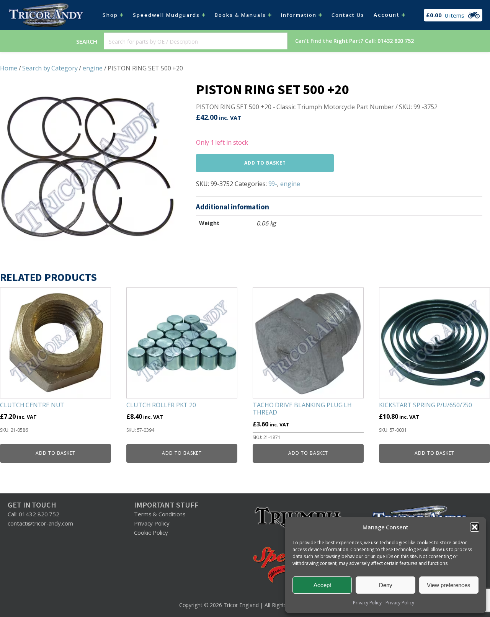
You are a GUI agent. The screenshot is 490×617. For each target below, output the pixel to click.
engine (92, 68)
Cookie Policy (151, 532)
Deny (385, 585)
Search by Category (49, 68)
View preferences (448, 585)
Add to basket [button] (55, 453)
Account (387, 15)
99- (273, 184)
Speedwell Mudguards (166, 14)
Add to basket (265, 163)
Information (299, 14)
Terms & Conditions (160, 514)
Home (8, 68)
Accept (322, 585)
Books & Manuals (240, 14)
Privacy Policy (367, 602)
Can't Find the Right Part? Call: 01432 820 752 (354, 40)
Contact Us (348, 14)
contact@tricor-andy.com (40, 523)
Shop (110, 14)
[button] (475, 527)
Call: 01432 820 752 (33, 514)
